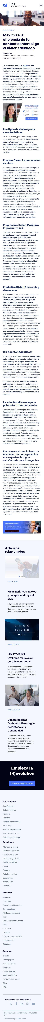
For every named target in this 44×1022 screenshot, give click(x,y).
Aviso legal (7, 826)
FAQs (5, 987)
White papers (8, 960)
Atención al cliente (10, 847)
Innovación (7, 58)
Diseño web (9, 1019)
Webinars (7, 967)
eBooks (6, 956)
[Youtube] (33, 1003)
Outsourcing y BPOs (11, 859)
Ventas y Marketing (11, 851)
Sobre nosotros (9, 810)
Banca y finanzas (10, 862)
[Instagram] (27, 1003)
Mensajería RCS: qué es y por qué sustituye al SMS (22, 595)
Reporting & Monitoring (12, 905)
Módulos (6, 897)
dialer (25, 66)
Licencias (7, 901)
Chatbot (6, 932)
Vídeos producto (10, 975)
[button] (40, 5)
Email (5, 925)
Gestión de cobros (10, 855)
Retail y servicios (10, 874)
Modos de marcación (11, 913)
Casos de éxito (9, 971)
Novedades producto (11, 979)
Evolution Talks (9, 964)
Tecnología (16, 58)
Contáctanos (8, 806)
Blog (5, 983)
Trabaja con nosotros (11, 822)
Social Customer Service (13, 921)
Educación (7, 886)
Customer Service (27, 56)
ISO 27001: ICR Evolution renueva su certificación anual (20, 658)
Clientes (6, 818)
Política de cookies (10, 833)
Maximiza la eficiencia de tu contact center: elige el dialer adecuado (21, 41)
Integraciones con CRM (12, 936)
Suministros (8, 878)
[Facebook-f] (16, 1003)
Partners (6, 814)
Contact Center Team (11, 56)
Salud (5, 866)
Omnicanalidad (9, 909)
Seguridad (7, 944)
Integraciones (8, 940)
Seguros (6, 870)
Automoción (8, 882)
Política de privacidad (12, 829)
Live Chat (7, 929)
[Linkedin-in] (22, 1003)
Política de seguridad (11, 837)
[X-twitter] (10, 1003)
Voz (4, 917)
